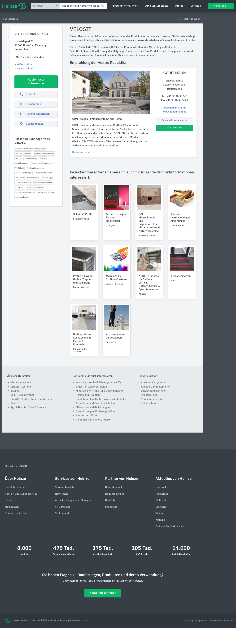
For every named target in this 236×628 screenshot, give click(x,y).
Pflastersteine (149, 395)
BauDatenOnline (114, 494)
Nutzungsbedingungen (196, 621)
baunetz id (111, 507)
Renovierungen (47, 178)
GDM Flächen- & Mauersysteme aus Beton (97, 119)
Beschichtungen (21, 163)
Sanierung (19, 187)
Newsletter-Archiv (15, 513)
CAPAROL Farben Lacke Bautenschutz (32, 399)
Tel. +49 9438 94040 (174, 96)
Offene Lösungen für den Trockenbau (116, 217)
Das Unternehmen (15, 487)
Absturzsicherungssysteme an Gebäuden (116, 336)
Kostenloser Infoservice (36, 81)
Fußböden (19, 178)
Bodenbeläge (32, 178)
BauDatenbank (114, 487)
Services (196, 6)
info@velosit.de (23, 64)
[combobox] (83, 6)
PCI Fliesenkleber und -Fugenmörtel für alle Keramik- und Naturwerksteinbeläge (149, 222)
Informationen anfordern (174, 120)
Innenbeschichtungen (45, 192)
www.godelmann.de (174, 112)
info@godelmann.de (174, 108)
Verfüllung (19, 168)
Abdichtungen (30, 158)
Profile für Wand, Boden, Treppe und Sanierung (83, 279)
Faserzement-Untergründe (41, 163)
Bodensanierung (21, 197)
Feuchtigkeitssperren (43, 173)
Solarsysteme (149, 403)
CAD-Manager (63, 507)
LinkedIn (160, 507)
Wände (18, 158)
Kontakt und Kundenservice (21, 494)
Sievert (14, 403)
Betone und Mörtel (87, 415)
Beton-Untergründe (23, 153)
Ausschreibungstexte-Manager (73, 500)
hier (193, 40)
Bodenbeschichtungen (43, 182)
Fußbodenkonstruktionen (44, 153)
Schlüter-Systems (20, 387)
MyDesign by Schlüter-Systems (116, 278)
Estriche (42, 158)
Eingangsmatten (181, 276)
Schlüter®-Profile (83, 214)
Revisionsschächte (152, 399)
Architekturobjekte (156, 6)
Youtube (160, 520)
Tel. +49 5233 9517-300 (29, 57)
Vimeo (159, 513)
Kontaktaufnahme (134, 55)
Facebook (161, 487)
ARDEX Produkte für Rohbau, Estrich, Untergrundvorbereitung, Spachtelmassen (149, 283)
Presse (9, 500)
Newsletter (61, 494)
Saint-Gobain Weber (22, 395)
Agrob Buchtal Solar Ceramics (28, 407)
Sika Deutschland (20, 382)
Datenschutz (215, 621)
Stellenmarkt (63, 513)
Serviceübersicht (65, 487)
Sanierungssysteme (23, 182)
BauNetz (110, 500)
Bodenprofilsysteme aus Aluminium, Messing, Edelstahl (83, 339)
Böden (18, 148)
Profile (179, 6)
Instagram (161, 494)
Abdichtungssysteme (153, 382)
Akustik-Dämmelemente (155, 387)
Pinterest (160, 500)
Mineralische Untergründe (34, 148)
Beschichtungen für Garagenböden (96, 411)
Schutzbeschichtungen (24, 192)
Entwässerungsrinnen (153, 391)
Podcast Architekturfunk (169, 526)
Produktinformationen (125, 6)
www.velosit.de (23, 68)
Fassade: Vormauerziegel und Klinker (180, 217)
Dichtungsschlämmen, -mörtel (93, 420)
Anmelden (220, 6)
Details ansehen (174, 128)
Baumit (14, 391)
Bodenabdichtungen (23, 173)
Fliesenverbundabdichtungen (93, 407)
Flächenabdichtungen (35, 168)
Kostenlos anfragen (102, 592)
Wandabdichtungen (35, 187)
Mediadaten (12, 507)
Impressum (228, 621)
